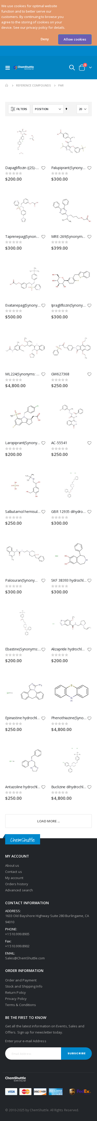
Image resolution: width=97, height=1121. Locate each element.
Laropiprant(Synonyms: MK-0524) (23, 443)
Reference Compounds (33, 85)
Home (7, 85)
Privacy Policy (16, 998)
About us (12, 865)
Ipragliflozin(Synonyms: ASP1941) (69, 305)
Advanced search (19, 890)
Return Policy (15, 992)
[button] (44, 39)
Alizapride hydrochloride (69, 649)
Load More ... (48, 821)
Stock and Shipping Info (24, 986)
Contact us (13, 871)
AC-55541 (59, 443)
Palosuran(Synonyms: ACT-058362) (23, 580)
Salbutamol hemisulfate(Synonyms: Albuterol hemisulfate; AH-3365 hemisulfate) (23, 511)
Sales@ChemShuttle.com (25, 958)
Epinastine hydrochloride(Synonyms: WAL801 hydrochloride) (23, 718)
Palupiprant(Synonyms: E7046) (69, 167)
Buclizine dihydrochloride (69, 787)
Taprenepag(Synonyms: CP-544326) (23, 236)
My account (14, 877)
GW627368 (60, 374)
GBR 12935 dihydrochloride (69, 511)
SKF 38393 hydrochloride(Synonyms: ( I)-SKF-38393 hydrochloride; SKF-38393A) (69, 580)
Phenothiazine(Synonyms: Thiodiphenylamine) (69, 718)
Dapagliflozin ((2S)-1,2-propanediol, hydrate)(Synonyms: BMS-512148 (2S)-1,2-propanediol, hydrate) (23, 167)
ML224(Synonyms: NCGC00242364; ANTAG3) (23, 374)
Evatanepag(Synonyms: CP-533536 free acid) (23, 305)
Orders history (16, 884)
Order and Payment (20, 980)
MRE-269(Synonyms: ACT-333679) (69, 236)
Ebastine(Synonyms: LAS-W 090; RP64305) (23, 649)
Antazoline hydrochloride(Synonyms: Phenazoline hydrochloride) (23, 787)
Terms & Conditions (20, 1004)
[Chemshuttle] (23, 67)
